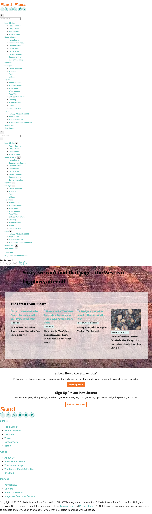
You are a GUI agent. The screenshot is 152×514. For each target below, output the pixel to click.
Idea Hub (8, 63)
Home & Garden (10, 37)
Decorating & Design (17, 43)
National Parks (15, 102)
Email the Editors (13, 492)
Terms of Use (67, 506)
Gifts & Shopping (15, 68)
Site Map (9, 473)
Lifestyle (8, 65)
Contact (4, 479)
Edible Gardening (16, 60)
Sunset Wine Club (16, 119)
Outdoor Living (15, 57)
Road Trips (13, 94)
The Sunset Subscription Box (20, 122)
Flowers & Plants (15, 54)
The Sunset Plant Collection (19, 469)
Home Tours (14, 40)
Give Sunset (9, 128)
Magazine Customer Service (15, 255)
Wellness (12, 71)
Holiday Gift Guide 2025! (19, 114)
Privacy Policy (87, 506)
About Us (9, 457)
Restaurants (14, 31)
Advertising (10, 485)
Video (7, 445)
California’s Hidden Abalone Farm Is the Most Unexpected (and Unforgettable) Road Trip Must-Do (126, 342)
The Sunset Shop (15, 117)
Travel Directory (15, 85)
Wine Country (14, 91)
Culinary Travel (15, 108)
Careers (8, 488)
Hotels (11, 105)
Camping (12, 100)
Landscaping (14, 51)
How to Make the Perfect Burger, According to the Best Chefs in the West (25, 331)
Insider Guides (14, 83)
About (3, 451)
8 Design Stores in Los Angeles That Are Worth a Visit (92, 329)
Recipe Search (15, 26)
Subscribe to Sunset (15, 461)
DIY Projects (14, 48)
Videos (12, 77)
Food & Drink (9, 23)
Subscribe (8, 253)
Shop (6, 111)
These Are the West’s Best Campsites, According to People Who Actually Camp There (57, 336)
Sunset (4, 420)
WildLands (13, 88)
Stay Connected (6, 260)
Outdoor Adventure (17, 97)
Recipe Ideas (14, 29)
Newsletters (9, 125)
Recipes (15, 323)
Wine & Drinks (14, 34)
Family (11, 74)
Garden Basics (15, 46)
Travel (7, 80)
